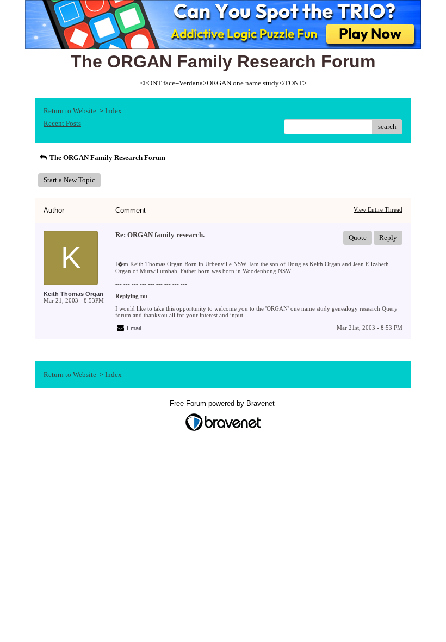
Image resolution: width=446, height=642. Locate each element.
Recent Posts (62, 123)
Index (113, 111)
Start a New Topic (69, 180)
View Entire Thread (378, 209)
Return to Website (70, 111)
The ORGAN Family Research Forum (106, 157)
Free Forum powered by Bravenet (223, 403)
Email (134, 328)
